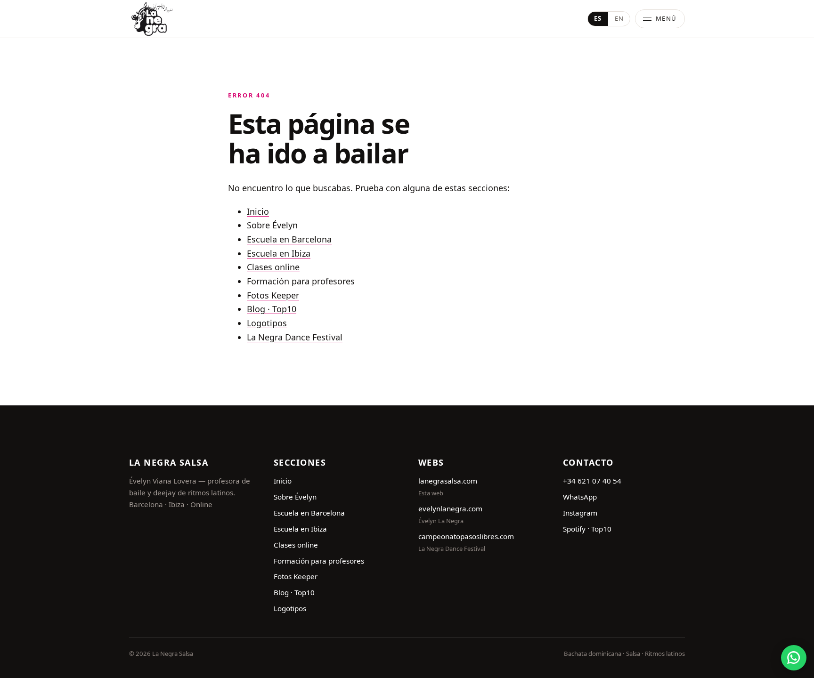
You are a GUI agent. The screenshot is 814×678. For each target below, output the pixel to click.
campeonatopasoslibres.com (466, 536)
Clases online (273, 267)
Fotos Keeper (273, 295)
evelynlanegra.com (450, 508)
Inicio (258, 211)
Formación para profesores (301, 281)
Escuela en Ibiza (278, 253)
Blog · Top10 (271, 309)
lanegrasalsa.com (447, 480)
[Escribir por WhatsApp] (793, 657)
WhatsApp (580, 496)
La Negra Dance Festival (294, 337)
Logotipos (267, 323)
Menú (666, 18)
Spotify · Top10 (587, 528)
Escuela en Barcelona (289, 239)
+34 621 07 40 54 (592, 480)
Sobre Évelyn (272, 225)
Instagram (580, 512)
